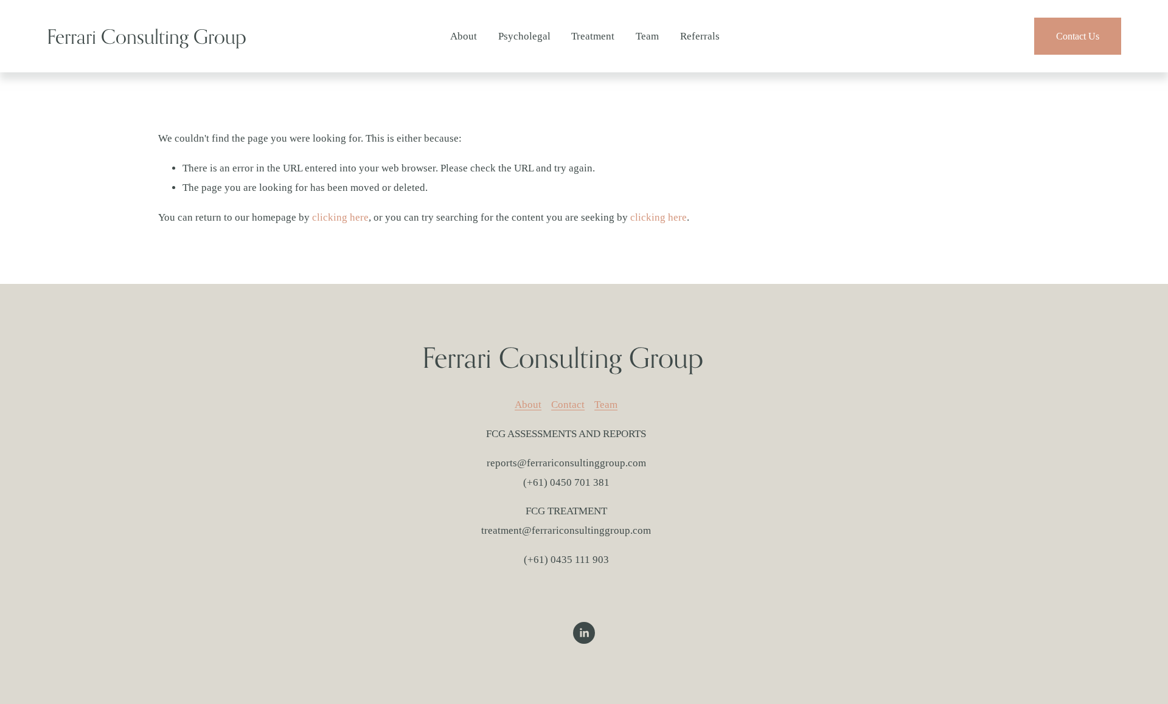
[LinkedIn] (584, 633)
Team (647, 36)
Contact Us (1077, 36)
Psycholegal (524, 36)
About (463, 36)
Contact (568, 404)
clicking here (340, 217)
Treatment (592, 36)
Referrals (700, 36)
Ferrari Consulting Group (146, 36)
